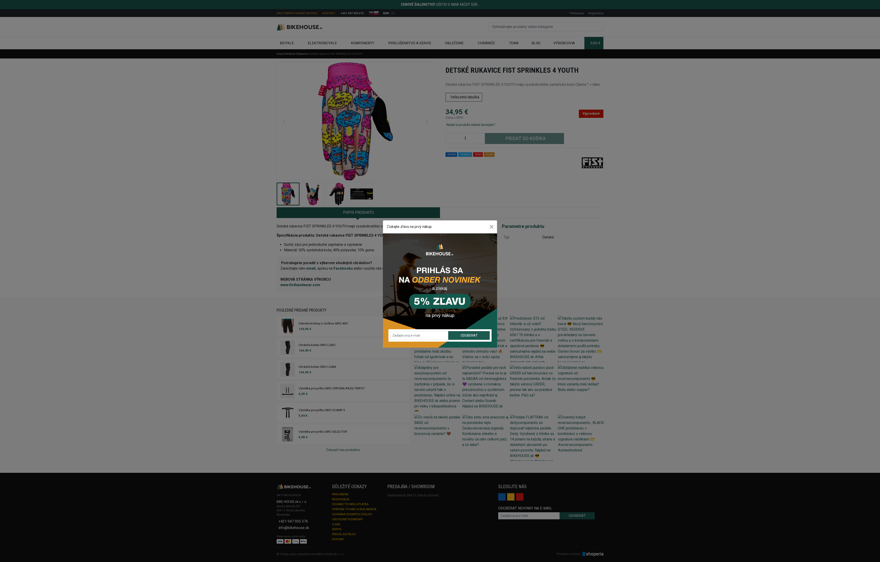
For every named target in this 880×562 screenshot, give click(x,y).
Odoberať (469, 335)
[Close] (491, 226)
